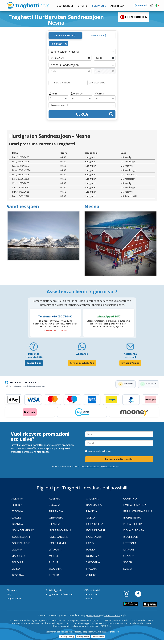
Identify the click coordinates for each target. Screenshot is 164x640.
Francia (91, 511)
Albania (17, 498)
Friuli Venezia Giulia (137, 511)
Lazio (90, 543)
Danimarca (94, 505)
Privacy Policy (93, 615)
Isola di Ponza (133, 530)
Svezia (127, 568)
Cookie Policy (98, 636)
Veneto (91, 575)
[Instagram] (128, 593)
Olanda (128, 556)
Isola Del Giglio (23, 530)
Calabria (92, 498)
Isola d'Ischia (133, 524)
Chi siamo (12, 590)
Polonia (17, 562)
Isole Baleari (21, 537)
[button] (117, 6)
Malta (90, 549)
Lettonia (129, 543)
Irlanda (17, 524)
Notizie (88, 598)
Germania (56, 517)
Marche (128, 549)
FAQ (9, 594)
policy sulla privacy (104, 451)
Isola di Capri (95, 530)
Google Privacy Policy (91, 466)
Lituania (55, 549)
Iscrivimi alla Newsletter (119, 458)
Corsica (17, 505)
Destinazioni (90, 594)
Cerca (82, 114)
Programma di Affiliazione (59, 594)
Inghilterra (132, 517)
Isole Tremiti (58, 543)
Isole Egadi (94, 537)
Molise (53, 556)
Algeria (54, 498)
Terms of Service (109, 466)
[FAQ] (33, 347)
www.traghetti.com (28, 5)
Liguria (17, 549)
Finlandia (56, 511)
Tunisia (54, 575)
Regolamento (14, 598)
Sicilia (16, 568)
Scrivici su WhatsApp (82, 362)
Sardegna (93, 562)
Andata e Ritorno (64, 35)
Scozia (128, 562)
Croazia (54, 505)
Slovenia (55, 568)
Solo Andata (97, 35)
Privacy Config (67, 636)
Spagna (91, 568)
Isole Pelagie (21, 543)
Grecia (90, 517)
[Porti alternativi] (51, 82)
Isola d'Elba (94, 524)
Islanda (54, 524)
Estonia (17, 511)
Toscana (18, 575)
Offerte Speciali (92, 590)
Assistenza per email (130, 355)
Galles (16, 517)
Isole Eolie (130, 537)
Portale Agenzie (54, 590)
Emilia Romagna (134, 505)
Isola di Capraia (60, 530)
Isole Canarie (58, 537)
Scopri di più (34, 362)
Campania (130, 498)
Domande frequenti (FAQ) (34, 355)
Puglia (53, 562)
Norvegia (92, 556)
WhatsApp (82, 353)
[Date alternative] (85, 82)
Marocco (18, 556)
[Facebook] (138, 593)
